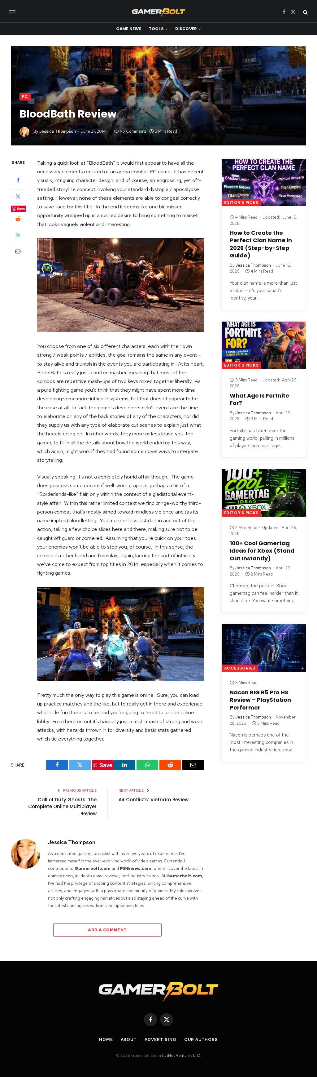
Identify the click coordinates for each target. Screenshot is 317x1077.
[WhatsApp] (18, 235)
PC (25, 97)
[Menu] (12, 12)
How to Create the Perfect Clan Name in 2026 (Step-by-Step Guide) (261, 244)
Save (21, 208)
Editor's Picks (241, 203)
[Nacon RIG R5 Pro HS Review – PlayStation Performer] (264, 648)
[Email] (18, 251)
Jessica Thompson (57, 131)
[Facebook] (18, 180)
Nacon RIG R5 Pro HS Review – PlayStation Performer (260, 700)
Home (106, 1039)
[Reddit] (18, 219)
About (129, 1039)
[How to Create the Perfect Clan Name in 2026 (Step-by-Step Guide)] (264, 182)
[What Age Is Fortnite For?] (264, 345)
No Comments (133, 131)
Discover (186, 28)
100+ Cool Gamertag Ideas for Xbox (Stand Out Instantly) (262, 551)
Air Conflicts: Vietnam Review (154, 799)
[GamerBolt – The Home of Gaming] (158, 12)
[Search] (305, 12)
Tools (156, 28)
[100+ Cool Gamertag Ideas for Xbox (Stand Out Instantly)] (264, 493)
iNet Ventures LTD (183, 1055)
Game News (128, 28)
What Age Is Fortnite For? (259, 399)
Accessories (239, 668)
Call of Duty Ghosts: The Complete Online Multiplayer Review (62, 806)
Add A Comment (107, 929)
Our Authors (201, 1039)
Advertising (160, 1039)
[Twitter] (18, 196)
